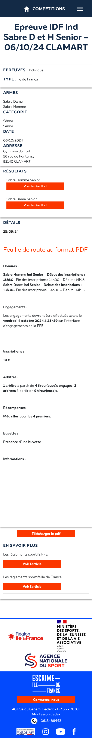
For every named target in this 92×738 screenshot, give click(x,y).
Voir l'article (32, 564)
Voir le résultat (35, 186)
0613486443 (50, 720)
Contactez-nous (46, 699)
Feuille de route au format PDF (45, 249)
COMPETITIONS (49, 8)
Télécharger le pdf (46, 533)
